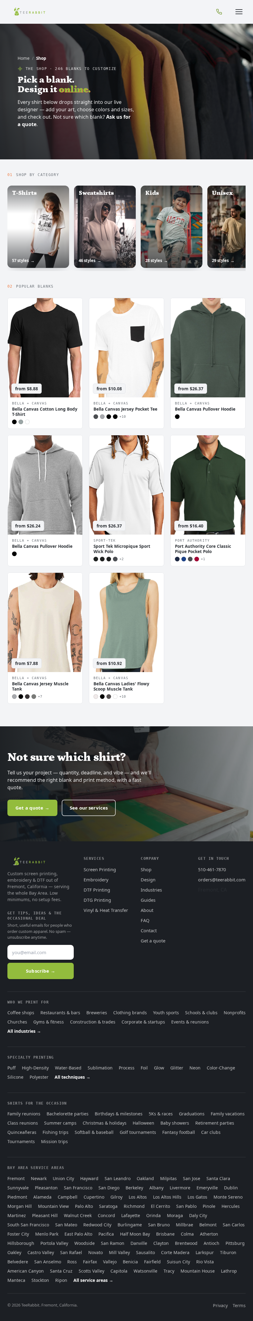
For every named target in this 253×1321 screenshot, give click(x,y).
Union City (63, 1178)
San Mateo (66, 1225)
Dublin (231, 1188)
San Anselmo (47, 1262)
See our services (89, 808)
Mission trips (54, 1141)
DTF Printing (97, 890)
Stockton (40, 1280)
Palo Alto (84, 1206)
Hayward (89, 1178)
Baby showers (174, 1123)
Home (24, 58)
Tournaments (21, 1141)
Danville (139, 1243)
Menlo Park (46, 1234)
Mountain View (53, 1206)
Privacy (220, 1305)
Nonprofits (235, 1012)
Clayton (161, 1243)
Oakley (14, 1252)
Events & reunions (190, 1022)
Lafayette (130, 1215)
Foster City (18, 1234)
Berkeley (134, 1188)
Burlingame (130, 1225)
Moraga (175, 1215)
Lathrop (229, 1271)
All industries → (24, 1031)
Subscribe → (40, 971)
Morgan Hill (19, 1206)
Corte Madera (175, 1252)
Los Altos (138, 1197)
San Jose (191, 1178)
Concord (106, 1215)
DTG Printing (97, 900)
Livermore (180, 1188)
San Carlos (234, 1225)
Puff (11, 1068)
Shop (146, 869)
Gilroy (116, 1197)
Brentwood (186, 1243)
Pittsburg (235, 1243)
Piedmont (17, 1197)
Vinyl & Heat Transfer (106, 910)
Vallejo (110, 1262)
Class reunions (22, 1123)
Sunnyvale (18, 1188)
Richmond (134, 1206)
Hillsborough (20, 1243)
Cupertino (94, 1197)
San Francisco (78, 1188)
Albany (156, 1188)
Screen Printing (100, 869)
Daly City (198, 1215)
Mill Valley (119, 1252)
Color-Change (221, 1068)
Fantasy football (178, 1132)
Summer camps (60, 1123)
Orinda (153, 1215)
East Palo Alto (78, 1234)
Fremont (16, 1178)
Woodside (84, 1243)
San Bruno (159, 1225)
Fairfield (152, 1262)
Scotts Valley (91, 1271)
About (147, 910)
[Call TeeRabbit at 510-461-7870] (219, 11)
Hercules (231, 1206)
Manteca (16, 1280)
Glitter (176, 1068)
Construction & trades (92, 1022)
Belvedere (17, 1262)
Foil (144, 1068)
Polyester (39, 1077)
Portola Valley (54, 1243)
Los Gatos (197, 1197)
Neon (195, 1068)
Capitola (118, 1271)
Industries (151, 890)
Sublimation (100, 1068)
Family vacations (228, 1114)
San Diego (108, 1188)
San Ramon (112, 1243)
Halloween (143, 1123)
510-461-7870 (212, 869)
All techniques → (72, 1077)
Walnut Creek (78, 1215)
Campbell (67, 1197)
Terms (239, 1305)
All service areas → (93, 1280)
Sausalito (145, 1252)
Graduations (192, 1114)
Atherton (209, 1234)
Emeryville (207, 1188)
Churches (17, 1022)
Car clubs (211, 1132)
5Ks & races (161, 1114)
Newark (39, 1178)
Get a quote (153, 940)
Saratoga (108, 1206)
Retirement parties (214, 1123)
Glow (159, 1068)
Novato (95, 1252)
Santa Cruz (61, 1271)
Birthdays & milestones (119, 1114)
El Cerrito (160, 1206)
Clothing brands (130, 1012)
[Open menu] (239, 11)
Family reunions (23, 1114)
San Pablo (186, 1206)
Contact (149, 930)
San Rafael (71, 1252)
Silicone (15, 1077)
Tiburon (228, 1252)
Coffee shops (20, 1012)
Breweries (96, 1012)
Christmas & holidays (104, 1123)
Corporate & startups (143, 1022)
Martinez (16, 1215)
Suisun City (178, 1262)
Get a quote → (32, 808)
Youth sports (166, 1012)
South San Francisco (28, 1225)
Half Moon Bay (135, 1234)
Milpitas (168, 1178)
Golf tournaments (138, 1132)
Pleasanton (46, 1188)
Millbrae (184, 1225)
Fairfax (90, 1262)
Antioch (211, 1243)
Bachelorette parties (68, 1114)
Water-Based (68, 1068)
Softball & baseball (94, 1132)
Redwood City (97, 1225)
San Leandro (118, 1178)
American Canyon (25, 1271)
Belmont (208, 1225)
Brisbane (165, 1234)
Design (148, 879)
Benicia (130, 1262)
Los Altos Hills (167, 1197)
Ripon (61, 1280)
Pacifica (106, 1234)
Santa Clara (218, 1178)
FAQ (145, 920)
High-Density (35, 1068)
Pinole (209, 1206)
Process (127, 1068)
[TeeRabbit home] (29, 11)
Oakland (145, 1178)
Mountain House (197, 1271)
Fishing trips (55, 1132)
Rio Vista (205, 1262)
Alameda (42, 1197)
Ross (72, 1262)
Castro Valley (40, 1252)
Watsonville (145, 1271)
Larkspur (205, 1252)
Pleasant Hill (45, 1215)
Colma (187, 1234)
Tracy (169, 1271)
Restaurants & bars (60, 1012)
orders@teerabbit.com (222, 879)
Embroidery (96, 879)
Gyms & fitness (48, 1022)
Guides (148, 900)
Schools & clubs (201, 1012)
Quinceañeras (21, 1132)
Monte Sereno (228, 1197)
